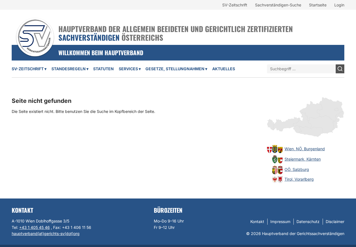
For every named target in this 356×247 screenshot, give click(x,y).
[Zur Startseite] (35, 30)
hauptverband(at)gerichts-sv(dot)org (46, 233)
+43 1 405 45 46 (34, 227)
